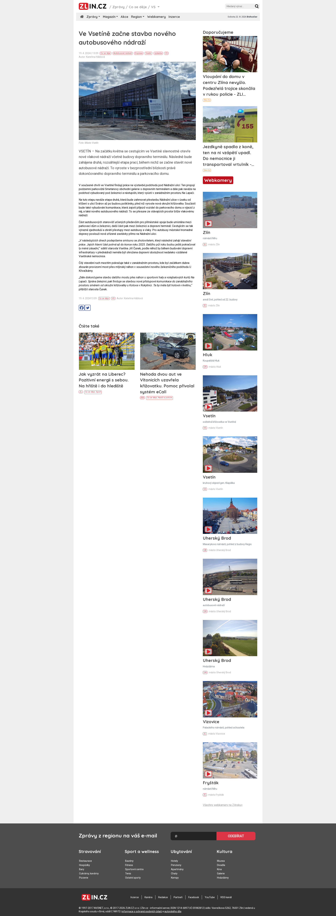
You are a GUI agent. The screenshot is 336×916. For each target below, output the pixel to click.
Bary (81, 869)
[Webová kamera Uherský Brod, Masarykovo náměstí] (230, 516)
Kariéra (148, 897)
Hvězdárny (223, 877)
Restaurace (85, 860)
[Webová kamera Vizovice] (230, 699)
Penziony (176, 865)
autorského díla (172, 911)
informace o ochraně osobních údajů (142, 911)
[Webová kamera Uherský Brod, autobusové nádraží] (230, 577)
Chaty (174, 873)
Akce (124, 17)
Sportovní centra (134, 869)
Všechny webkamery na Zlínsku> (223, 805)
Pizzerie (83, 877)
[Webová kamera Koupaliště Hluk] (230, 332)
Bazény (129, 860)
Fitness (129, 865)
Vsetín (148, 53)
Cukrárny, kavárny (89, 873)
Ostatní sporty (133, 877)
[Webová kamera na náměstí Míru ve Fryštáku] (230, 760)
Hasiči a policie (165, 397)
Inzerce (174, 17)
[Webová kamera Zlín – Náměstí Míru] (230, 210)
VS (166, 53)
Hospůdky (84, 865)
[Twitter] (88, 308)
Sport (98, 392)
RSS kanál (226, 897)
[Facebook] (82, 308)
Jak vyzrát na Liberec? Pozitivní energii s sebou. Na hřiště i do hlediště (103, 379)
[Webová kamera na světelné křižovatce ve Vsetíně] (230, 393)
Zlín (206, 232)
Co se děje (138, 7)
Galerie (221, 873)
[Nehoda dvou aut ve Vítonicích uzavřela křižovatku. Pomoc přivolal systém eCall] (168, 351)
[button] (257, 6)
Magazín (109, 17)
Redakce (163, 897)
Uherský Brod (217, 538)
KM (142, 397)
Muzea (221, 860)
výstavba (158, 53)
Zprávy (118, 7)
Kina (219, 869)
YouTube (210, 897)
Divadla (221, 865)
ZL (81, 392)
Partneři (178, 897)
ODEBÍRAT (236, 836)
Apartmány (177, 869)
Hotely (174, 860)
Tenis (128, 873)
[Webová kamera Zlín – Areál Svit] (230, 271)
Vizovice (211, 721)
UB (205, 550)
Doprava (138, 53)
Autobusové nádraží (123, 53)
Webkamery (156, 17)
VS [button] (154, 7)
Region (136, 17)
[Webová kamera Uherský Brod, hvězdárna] (230, 638)
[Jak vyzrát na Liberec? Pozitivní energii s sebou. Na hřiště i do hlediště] (107, 351)
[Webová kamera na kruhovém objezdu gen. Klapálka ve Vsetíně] (230, 454)
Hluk (207, 354)
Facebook (193, 897)
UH (205, 367)
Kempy (175, 877)
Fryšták (211, 782)
